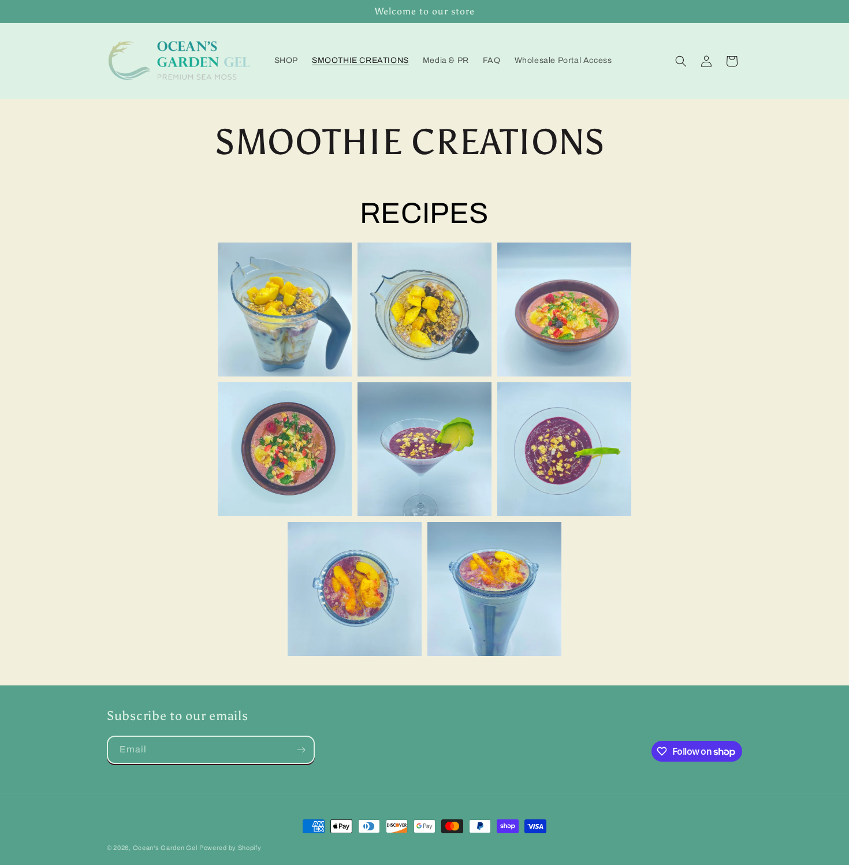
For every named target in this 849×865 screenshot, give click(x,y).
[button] (681, 61)
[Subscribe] (301, 750)
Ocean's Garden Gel (165, 847)
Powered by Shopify (230, 847)
